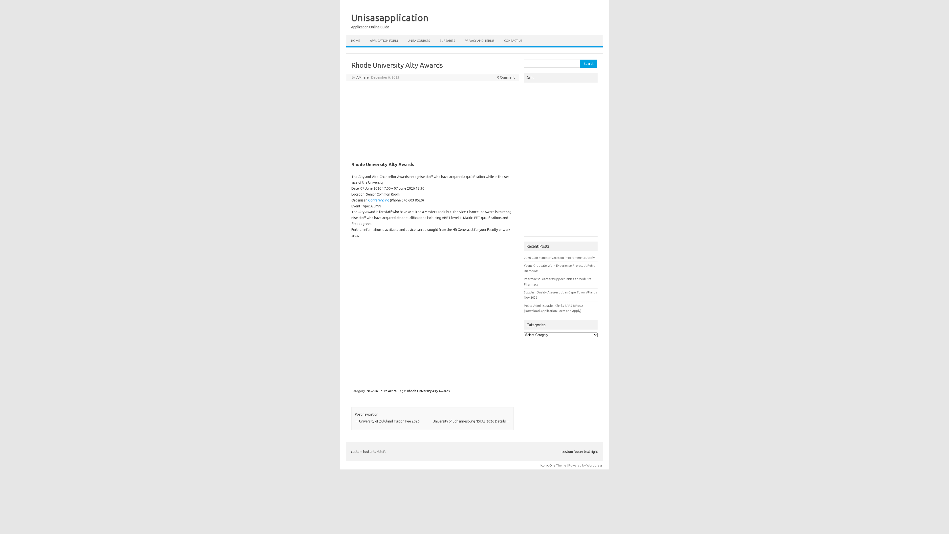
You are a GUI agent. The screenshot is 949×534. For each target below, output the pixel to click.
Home (355, 40)
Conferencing (378, 200)
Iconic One (547, 465)
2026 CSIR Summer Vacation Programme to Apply (559, 257)
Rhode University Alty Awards (428, 391)
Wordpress (594, 465)
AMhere (362, 77)
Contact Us (513, 40)
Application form (384, 40)
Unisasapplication (390, 17)
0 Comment (506, 77)
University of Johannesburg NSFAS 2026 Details (471, 421)
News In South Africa (382, 391)
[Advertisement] (432, 120)
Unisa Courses (419, 40)
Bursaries (447, 40)
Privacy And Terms (479, 40)
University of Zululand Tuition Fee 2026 (387, 421)
